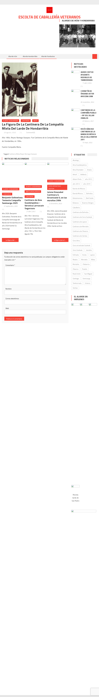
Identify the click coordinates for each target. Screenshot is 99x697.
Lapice (92, 255)
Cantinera (25, 120)
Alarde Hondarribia (30, 56)
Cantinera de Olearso (80, 231)
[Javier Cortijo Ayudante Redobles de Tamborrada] (75, 74)
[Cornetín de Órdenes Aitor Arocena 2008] (75, 92)
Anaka (89, 169)
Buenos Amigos (88, 203)
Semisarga (7, 194)
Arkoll (75, 174)
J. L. (21, 132)
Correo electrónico (12, 298)
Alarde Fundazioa (48, 56)
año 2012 (88, 179)
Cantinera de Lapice (80, 221)
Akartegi (76, 160)
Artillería (83, 174)
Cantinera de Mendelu (81, 226)
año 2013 (76, 184)
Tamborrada (77, 283)
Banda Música (78, 193)
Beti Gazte (89, 198)
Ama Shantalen (78, 169)
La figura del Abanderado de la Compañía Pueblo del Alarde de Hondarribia (12, 240)
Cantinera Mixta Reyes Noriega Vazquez (23, 154)
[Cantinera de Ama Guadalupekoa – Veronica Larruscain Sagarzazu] (35, 173)
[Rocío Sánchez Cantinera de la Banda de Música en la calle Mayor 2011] (75, 130)
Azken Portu (77, 179)
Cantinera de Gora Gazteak (82, 217)
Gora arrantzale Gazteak (81, 245)
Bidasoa (76, 203)
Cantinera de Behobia (80, 212)
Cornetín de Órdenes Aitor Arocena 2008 (87, 94)
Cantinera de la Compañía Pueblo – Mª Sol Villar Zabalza (88, 114)
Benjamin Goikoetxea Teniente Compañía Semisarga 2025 (12, 200)
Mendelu (84, 259)
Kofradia (76, 255)
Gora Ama (76, 240)
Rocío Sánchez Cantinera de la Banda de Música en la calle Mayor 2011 (89, 134)
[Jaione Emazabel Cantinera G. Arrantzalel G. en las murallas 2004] (57, 170)
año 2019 (86, 184)
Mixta (35, 120)
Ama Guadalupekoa (33, 191)
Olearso (75, 269)
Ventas (75, 288)
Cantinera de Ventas (80, 236)
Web (7, 308)
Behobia (89, 193)
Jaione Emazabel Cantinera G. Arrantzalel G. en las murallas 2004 (57, 196)
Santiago (76, 278)
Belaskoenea (77, 198)
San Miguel (88, 273)
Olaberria (86, 264)
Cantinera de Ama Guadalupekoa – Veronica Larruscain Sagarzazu (34, 204)
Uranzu (87, 283)
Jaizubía (89, 250)
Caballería (76, 207)
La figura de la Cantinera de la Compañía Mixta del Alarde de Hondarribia (61, 240)
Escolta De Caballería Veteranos (49, 17)
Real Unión (77, 273)
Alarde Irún (12, 56)
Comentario (10, 265)
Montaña (76, 264)
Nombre (8, 288)
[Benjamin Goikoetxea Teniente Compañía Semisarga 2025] (12, 174)
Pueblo (84, 269)
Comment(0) (30, 132)
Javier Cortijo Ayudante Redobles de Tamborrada (87, 76)
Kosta (84, 255)
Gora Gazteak (77, 250)
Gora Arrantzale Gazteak (54, 187)
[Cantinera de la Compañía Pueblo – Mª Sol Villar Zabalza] (75, 112)
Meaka (75, 259)
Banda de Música (79, 188)
